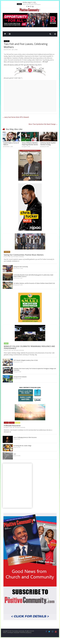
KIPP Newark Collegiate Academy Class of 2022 (26, 360)
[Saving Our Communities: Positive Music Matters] (30, 234)
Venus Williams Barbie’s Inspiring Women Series (30, 143)
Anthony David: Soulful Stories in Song (48, 143)
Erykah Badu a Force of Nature (11, 143)
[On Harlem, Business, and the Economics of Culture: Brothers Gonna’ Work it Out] (8, 282)
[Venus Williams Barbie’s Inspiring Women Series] (30, 133)
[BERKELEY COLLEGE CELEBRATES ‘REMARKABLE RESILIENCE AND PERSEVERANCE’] (30, 326)
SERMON (17, 422)
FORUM (6, 422)
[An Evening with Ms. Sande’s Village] (8, 445)
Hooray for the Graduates (20, 377)
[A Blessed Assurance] (30, 405)
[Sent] (8, 453)
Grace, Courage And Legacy (30, 4)
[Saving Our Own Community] (8, 266)
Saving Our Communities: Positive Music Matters (24, 255)
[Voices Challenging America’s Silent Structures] (8, 436)
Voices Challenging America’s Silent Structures (25, 437)
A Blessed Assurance (12, 425)
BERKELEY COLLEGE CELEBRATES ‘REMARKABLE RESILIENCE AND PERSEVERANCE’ (29, 347)
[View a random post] (55, 34)
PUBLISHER (7, 252)
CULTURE (7, 41)
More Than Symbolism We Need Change (43, 124)
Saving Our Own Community (21, 266)
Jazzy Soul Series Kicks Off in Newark (16, 117)
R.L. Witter (15, 49)
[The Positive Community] (5, 34)
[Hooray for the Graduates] (8, 376)
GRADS (6, 343)
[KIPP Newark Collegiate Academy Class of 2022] (8, 359)
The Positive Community (18, 256)
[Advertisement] (30, 96)
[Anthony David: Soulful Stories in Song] (48, 133)
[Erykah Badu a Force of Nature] (11, 133)
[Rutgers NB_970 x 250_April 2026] (30, 14)
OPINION (12, 422)
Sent (15, 454)
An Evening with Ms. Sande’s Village (22, 445)
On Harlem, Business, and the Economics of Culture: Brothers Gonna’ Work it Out (34, 283)
